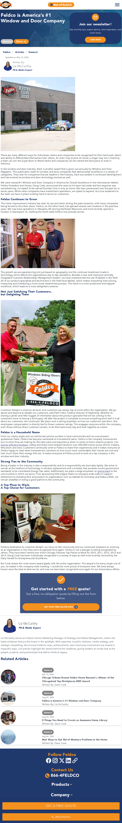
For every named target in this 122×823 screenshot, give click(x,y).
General (33, 52)
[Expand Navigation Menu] (117, 4)
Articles (19, 52)
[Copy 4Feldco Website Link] (75, 760)
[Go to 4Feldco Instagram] (55, 760)
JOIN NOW (95, 39)
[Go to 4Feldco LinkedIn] (69, 760)
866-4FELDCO (65, 775)
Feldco (7, 52)
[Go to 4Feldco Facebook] (49, 760)
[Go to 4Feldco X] (62, 760)
